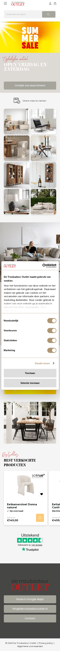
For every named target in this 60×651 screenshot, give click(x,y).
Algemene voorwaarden (30, 646)
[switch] (51, 330)
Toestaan (30, 373)
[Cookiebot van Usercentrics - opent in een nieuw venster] (42, 266)
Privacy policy (46, 643)
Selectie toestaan (30, 383)
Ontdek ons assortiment (30, 85)
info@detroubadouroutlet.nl (30, 609)
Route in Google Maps (30, 599)
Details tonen (42, 363)
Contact (30, 618)
